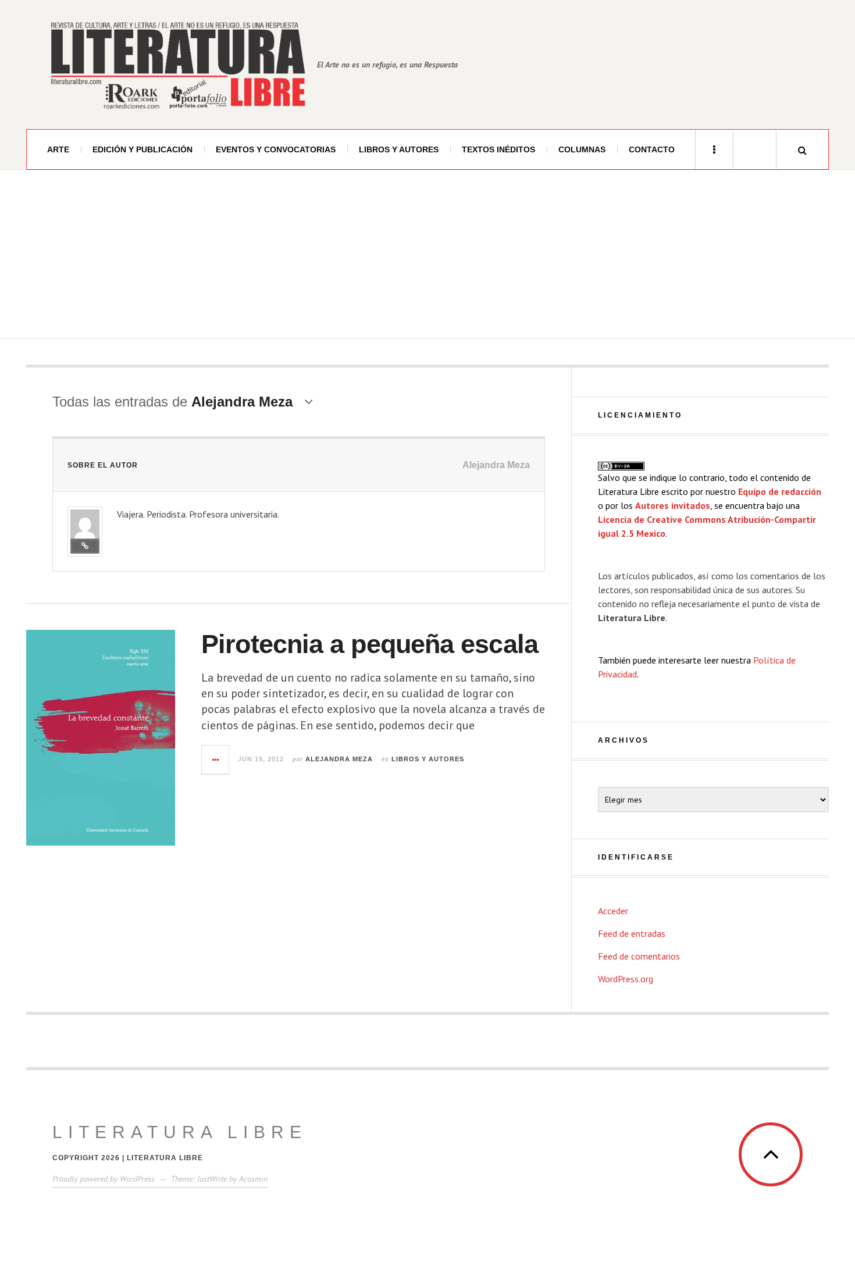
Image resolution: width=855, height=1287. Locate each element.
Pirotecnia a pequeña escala (369, 644)
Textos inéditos (498, 149)
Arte (58, 149)
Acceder (613, 911)
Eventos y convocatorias (276, 149)
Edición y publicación (142, 149)
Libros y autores (399, 149)
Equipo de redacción (779, 491)
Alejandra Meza (339, 758)
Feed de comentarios (639, 956)
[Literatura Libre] (177, 64)
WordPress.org (625, 979)
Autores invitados (672, 505)
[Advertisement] (427, 257)
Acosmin (253, 1179)
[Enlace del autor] (84, 546)
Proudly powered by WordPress (103, 1179)
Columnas (581, 149)
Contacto (652, 149)
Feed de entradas (631, 933)
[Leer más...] (216, 759)
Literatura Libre (179, 1132)
